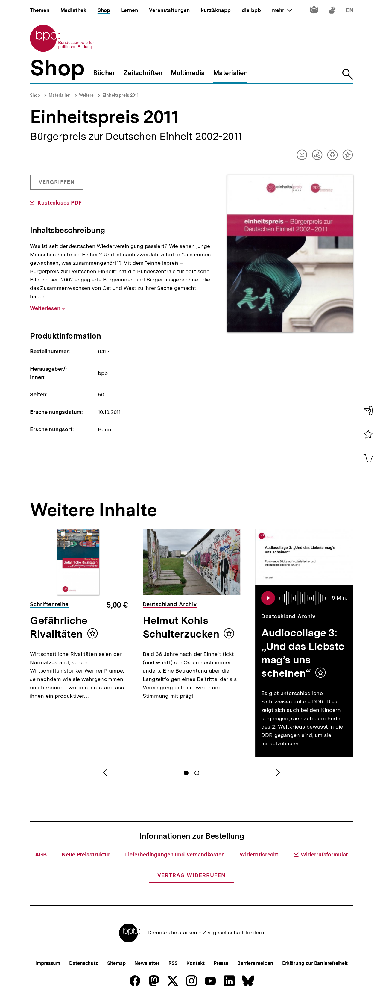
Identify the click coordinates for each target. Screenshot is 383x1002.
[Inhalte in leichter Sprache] (314, 11)
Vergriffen (57, 184)
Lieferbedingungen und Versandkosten (175, 854)
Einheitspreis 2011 (120, 95)
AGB (41, 854)
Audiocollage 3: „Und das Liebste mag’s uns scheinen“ (302, 652)
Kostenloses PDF (59, 202)
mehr (282, 10)
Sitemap (116, 963)
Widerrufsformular (324, 854)
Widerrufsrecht (259, 854)
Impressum (47, 963)
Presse (221, 963)
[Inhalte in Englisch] (349, 11)
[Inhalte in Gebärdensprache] (332, 11)
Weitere (86, 95)
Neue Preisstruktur (86, 854)
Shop (35, 95)
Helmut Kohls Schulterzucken (181, 627)
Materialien (59, 95)
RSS (173, 963)
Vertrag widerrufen (191, 875)
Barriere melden (255, 963)
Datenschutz (83, 963)
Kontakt (195, 963)
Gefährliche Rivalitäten (58, 627)
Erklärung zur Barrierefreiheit (315, 963)
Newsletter (146, 963)
